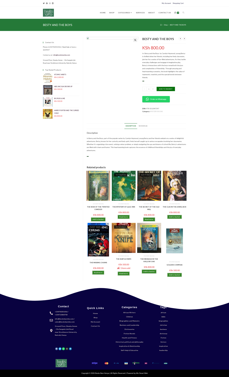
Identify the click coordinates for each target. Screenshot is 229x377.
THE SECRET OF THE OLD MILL (149, 208)
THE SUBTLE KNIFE (123, 259)
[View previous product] (180, 38)
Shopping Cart (178, 3)
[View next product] (184, 38)
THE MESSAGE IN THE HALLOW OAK (149, 260)
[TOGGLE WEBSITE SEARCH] (183, 13)
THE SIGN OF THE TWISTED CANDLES (98, 208)
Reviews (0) (143, 126)
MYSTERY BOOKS (156, 111)
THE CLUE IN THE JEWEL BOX (174, 207)
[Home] (161, 25)
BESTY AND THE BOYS (178, 25)
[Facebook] (46, 3)
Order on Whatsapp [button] (158, 99)
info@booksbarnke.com (61, 55)
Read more (123, 217)
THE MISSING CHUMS (98, 262)
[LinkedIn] (52, 3)
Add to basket (166, 89)
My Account (166, 3)
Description (131, 126)
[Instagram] (49, 3)
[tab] (130, 126)
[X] (44, 3)
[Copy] (88, 156)
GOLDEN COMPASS (174, 265)
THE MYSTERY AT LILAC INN (123, 207)
